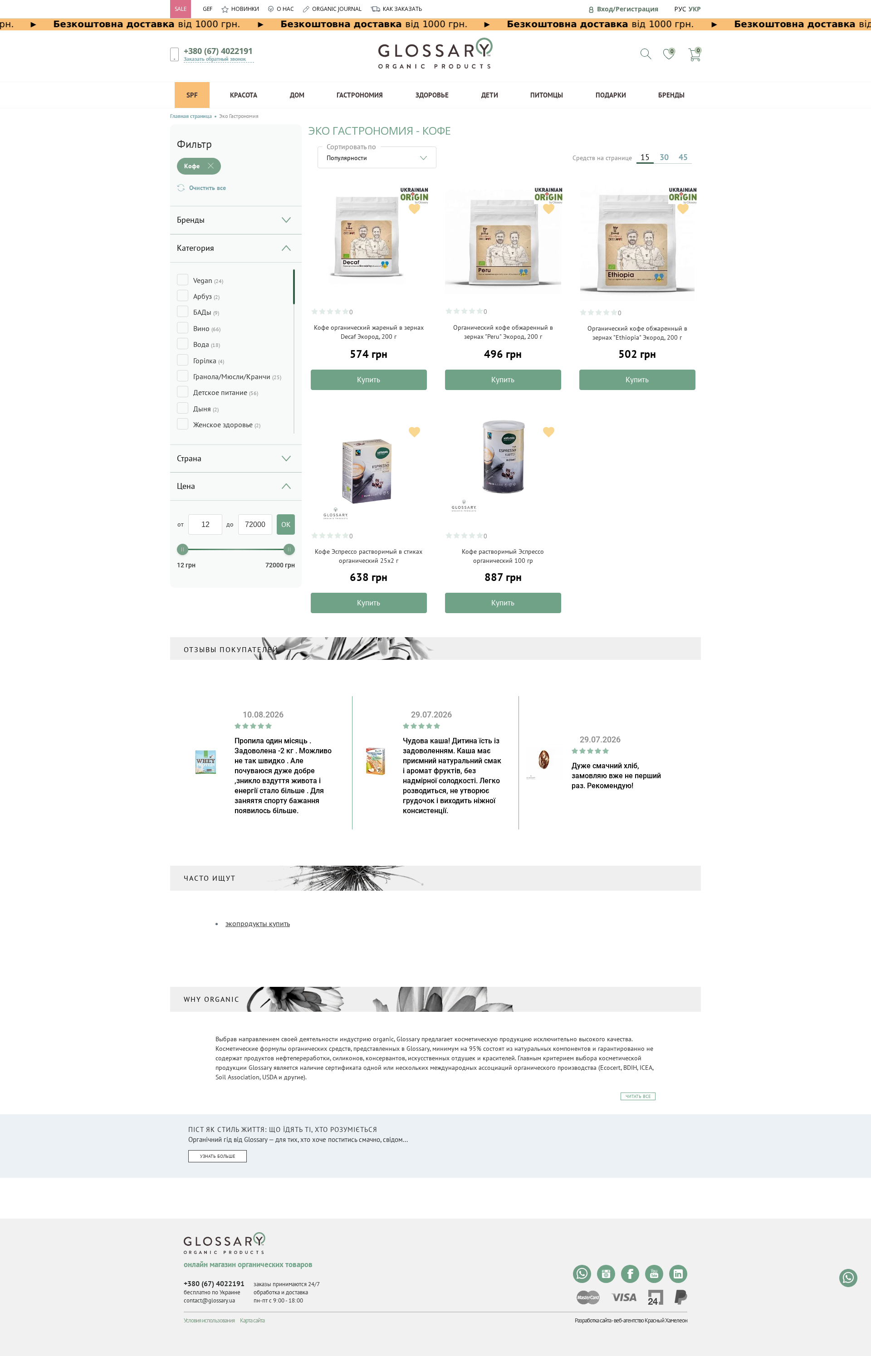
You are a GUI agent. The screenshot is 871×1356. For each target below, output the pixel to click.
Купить (368, 380)
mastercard (588, 1297)
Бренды (671, 95)
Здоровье (432, 95)
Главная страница (191, 116)
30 (664, 157)
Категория (195, 248)
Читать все (638, 1096)
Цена (186, 486)
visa (623, 1297)
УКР (695, 9)
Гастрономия (360, 95)
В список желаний (414, 209)
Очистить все (207, 187)
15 (645, 157)
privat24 (655, 1297)
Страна (189, 458)
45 (683, 157)
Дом (297, 95)
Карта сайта (252, 1320)
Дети (489, 95)
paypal (681, 1297)
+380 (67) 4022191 (218, 50)
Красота (243, 95)
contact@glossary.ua (209, 1300)
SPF (192, 95)
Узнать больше (217, 1156)
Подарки (611, 95)
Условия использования (209, 1320)
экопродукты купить (257, 923)
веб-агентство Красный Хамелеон (650, 1320)
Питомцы (546, 95)
